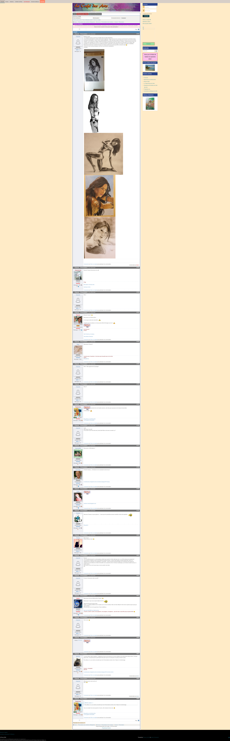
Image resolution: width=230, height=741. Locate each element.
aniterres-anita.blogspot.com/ (90, 503)
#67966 (137, 384)
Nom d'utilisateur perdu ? (88, 19)
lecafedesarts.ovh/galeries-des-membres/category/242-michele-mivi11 (98, 672)
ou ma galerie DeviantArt (89, 420)
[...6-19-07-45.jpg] (99, 195)
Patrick (137, 265)
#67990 (137, 488)
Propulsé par (105, 728)
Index (74, 13)
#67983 (137, 467)
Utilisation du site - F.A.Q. (82, 13)
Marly (78, 598)
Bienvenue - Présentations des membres (104, 22)
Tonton (78, 513)
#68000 (137, 535)
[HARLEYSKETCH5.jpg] (93, 111)
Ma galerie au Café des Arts (89, 418)
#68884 (137, 678)
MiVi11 (78, 656)
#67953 (137, 267)
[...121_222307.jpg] (99, 237)
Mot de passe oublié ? (147, 23)
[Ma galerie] (86, 358)
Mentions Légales (3, 732)
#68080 (137, 637)
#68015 (137, 595)
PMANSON (78, 270)
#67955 (137, 292)
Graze (78, 538)
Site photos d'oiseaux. (88, 336)
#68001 (137, 555)
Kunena (109, 728)
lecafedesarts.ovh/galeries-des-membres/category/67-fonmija (97, 481)
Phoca (144, 737)
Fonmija (78, 470)
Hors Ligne (78, 47)
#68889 (137, 698)
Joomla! (148, 737)
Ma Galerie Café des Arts (89, 284)
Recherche (98, 13)
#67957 (137, 312)
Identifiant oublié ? (147, 21)
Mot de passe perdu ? (77, 19)
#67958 (137, 341)
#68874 (137, 653)
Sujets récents (92, 13)
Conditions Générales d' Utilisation (7, 734)
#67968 (137, 425)
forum (76, 22)
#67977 (137, 445)
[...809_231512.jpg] (94, 70)
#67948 (137, 33)
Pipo (78, 344)
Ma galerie (86, 525)
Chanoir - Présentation (119, 22)
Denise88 (78, 448)
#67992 (137, 510)
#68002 (137, 575)
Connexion (86, 264)
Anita (78, 491)
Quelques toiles (87, 287)
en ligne (75, 417)
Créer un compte (97, 19)
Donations (148, 43)
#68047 (137, 617)
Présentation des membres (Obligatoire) (86, 22)
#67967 (137, 404)
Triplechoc (78, 407)
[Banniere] (106, 6)
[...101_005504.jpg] (103, 153)
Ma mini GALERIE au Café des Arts (91, 610)
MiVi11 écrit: (88, 703)
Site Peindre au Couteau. (89, 334)
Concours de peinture (78, 24)
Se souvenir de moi (148, 13)
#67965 (137, 363)
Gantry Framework (155, 737)
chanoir (78, 36)
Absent (78, 325)
